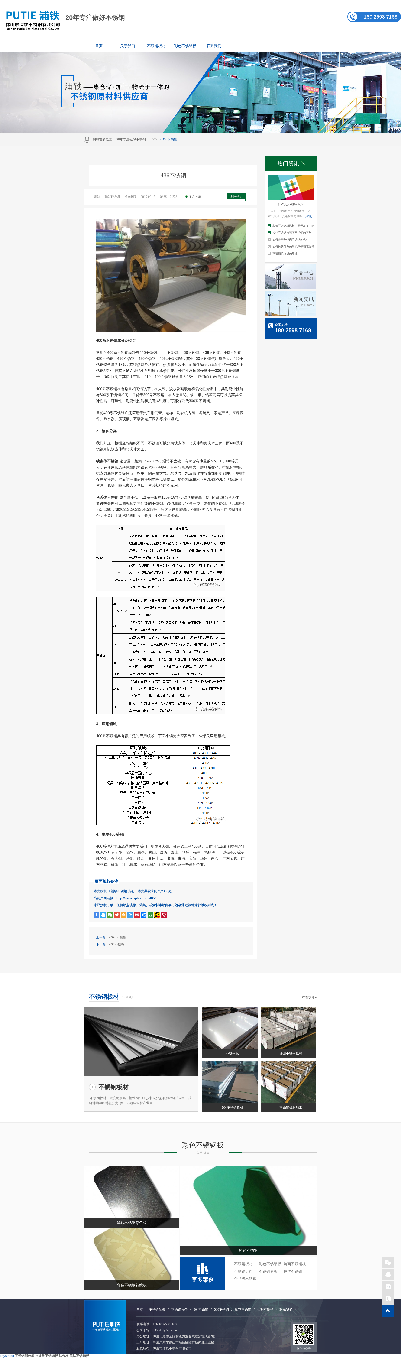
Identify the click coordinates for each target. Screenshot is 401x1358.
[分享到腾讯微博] (130, 915)
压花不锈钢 (243, 1309)
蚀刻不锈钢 (265, 1309)
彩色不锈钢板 (185, 46)
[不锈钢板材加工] (288, 1082)
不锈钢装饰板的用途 (285, 253)
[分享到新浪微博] (117, 915)
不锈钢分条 (243, 1271)
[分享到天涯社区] (164, 915)
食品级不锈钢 (245, 1279)
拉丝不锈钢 (293, 1271)
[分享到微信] (110, 915)
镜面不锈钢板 (295, 1264)
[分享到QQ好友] (103, 915)
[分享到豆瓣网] (157, 915)
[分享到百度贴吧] (143, 915)
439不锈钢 (116, 944)
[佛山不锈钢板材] (288, 1028)
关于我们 (127, 46)
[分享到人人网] (137, 915)
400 (154, 139)
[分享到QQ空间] (123, 915)
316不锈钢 (221, 1309)
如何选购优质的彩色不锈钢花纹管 (293, 246)
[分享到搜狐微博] (150, 915)
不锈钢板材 (156, 46)
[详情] (308, 216)
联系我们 (214, 46)
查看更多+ (309, 997)
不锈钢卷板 (268, 1271)
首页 (99, 46)
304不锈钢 (201, 1309)
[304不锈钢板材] (230, 1082)
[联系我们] (388, 1274)
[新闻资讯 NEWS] (290, 315)
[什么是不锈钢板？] (291, 199)
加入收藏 (194, 197)
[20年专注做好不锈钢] (105, 1327)
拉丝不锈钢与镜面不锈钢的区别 (291, 232)
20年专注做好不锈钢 (131, 139)
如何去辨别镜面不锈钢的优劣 (290, 239)
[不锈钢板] (230, 1028)
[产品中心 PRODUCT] (290, 288)
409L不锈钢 (117, 937)
